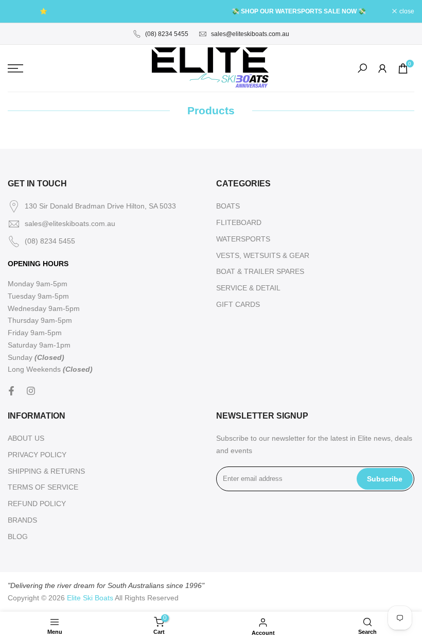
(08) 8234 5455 (166, 34)
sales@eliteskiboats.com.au (250, 34)
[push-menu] (15, 68)
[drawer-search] (362, 68)
